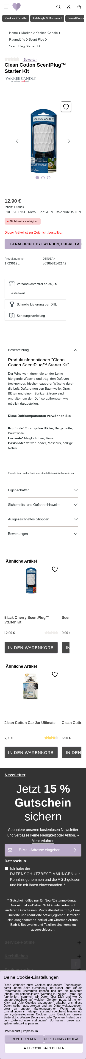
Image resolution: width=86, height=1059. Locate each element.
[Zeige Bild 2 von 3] (43, 177)
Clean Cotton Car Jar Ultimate (29, 723)
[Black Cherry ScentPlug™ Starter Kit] (31, 581)
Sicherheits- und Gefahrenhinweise (34, 505)
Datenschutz (12, 1031)
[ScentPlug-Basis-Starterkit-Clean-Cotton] (43, 141)
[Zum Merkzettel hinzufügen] (66, 106)
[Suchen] (58, 7)
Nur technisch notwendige (63, 1039)
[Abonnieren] (75, 850)
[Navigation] (6, 7)
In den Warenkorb (31, 647)
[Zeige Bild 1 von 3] (37, 177)
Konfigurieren (24, 1039)
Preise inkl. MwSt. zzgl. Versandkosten (43, 212)
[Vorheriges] (17, 141)
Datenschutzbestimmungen (42, 874)
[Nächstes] (68, 141)
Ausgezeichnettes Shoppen (28, 519)
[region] (43, 141)
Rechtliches (16, 956)
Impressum (30, 1031)
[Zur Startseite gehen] (16, 7)
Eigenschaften (18, 490)
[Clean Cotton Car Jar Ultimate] (31, 686)
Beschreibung (18, 350)
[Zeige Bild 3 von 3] (48, 177)
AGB (62, 879)
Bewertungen (18, 534)
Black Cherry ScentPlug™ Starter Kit (26, 620)
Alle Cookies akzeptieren (44, 1048)
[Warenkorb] (79, 7)
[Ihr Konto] (68, 7)
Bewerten (30, 59)
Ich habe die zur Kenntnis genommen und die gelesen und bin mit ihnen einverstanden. (45, 876)
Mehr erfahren (43, 841)
